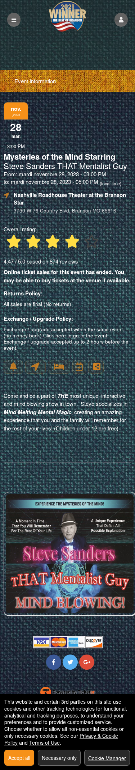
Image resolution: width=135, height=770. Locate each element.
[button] (121, 20)
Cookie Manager (107, 758)
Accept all (19, 757)
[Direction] (35, 367)
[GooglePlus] (86, 662)
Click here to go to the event (75, 335)
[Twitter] (70, 662)
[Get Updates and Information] (13, 367)
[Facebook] (53, 662)
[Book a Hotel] (59, 367)
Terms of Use (44, 742)
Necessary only (59, 757)
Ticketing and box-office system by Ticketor (67, 694)
